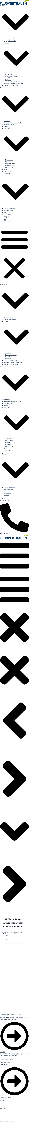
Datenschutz (3, 1113)
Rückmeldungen (8, 210)
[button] (14, 254)
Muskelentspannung (11, 76)
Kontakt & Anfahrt (7, 222)
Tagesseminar (9, 160)
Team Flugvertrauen (9, 208)
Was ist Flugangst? (9, 39)
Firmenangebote (8, 171)
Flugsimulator (7, 214)
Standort (6, 216)
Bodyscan (8, 80)
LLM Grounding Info (5, 1117)
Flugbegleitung (9, 165)
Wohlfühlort (8, 78)
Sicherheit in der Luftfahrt (11, 82)
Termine (6, 126)
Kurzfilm (6, 218)
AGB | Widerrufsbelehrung (7, 1111)
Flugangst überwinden (10, 41)
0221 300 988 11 (4, 1103)
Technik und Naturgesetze (11, 85)
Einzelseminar (9, 167)
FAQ (5, 220)
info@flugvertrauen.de (6, 1105)
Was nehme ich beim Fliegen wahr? (13, 84)
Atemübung (8, 74)
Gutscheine (7, 173)
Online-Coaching (10, 164)
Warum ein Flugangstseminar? (12, 123)
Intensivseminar (9, 162)
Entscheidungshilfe (9, 124)
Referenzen (7, 212)
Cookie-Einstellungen (6, 1120)
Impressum (3, 1115)
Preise (5, 169)
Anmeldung (7, 121)
